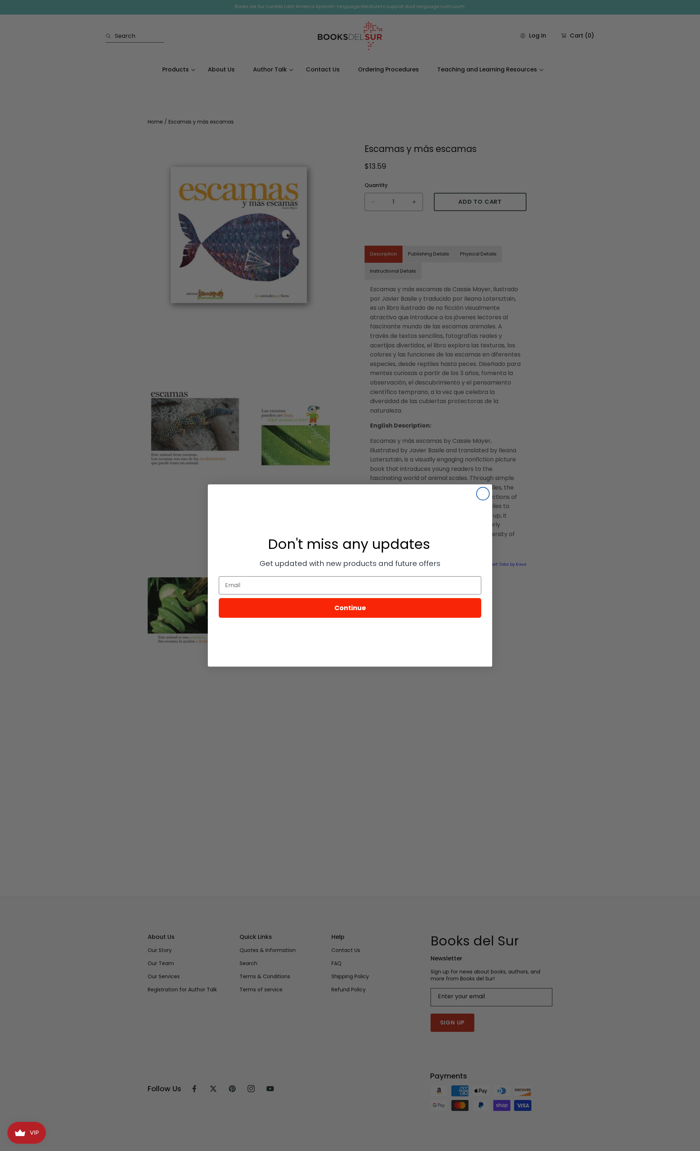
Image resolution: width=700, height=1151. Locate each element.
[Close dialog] (483, 493)
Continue (350, 607)
